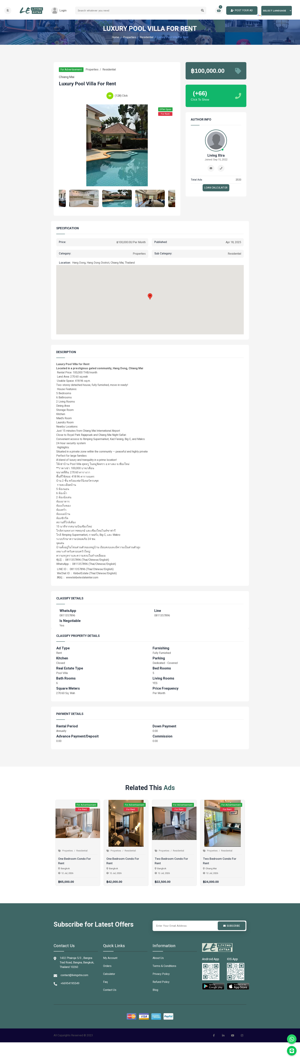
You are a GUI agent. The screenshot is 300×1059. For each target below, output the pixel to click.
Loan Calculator (216, 188)
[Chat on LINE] (292, 1051)
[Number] (221, 168)
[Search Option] (202, 10)
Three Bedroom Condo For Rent (220, 861)
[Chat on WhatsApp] (292, 1039)
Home (115, 37)
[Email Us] (211, 168)
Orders (107, 966)
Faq (105, 982)
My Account (110, 958)
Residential (146, 37)
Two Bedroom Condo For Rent (123, 861)
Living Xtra (216, 155)
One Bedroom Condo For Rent (74, 861)
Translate (260, 15)
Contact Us (109, 990)
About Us (158, 958)
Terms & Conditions (164, 966)
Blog (155, 990)
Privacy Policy (161, 974)
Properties (129, 37)
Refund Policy (161, 982)
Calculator (109, 974)
